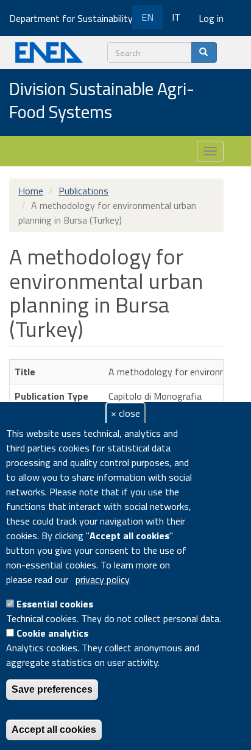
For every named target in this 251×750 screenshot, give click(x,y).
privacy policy (103, 579)
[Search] (204, 52)
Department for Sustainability (72, 18)
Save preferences (52, 689)
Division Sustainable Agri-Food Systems (101, 100)
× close (125, 413)
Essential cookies (54, 603)
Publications (83, 190)
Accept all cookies (54, 729)
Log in (211, 18)
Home (30, 190)
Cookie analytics (52, 633)
